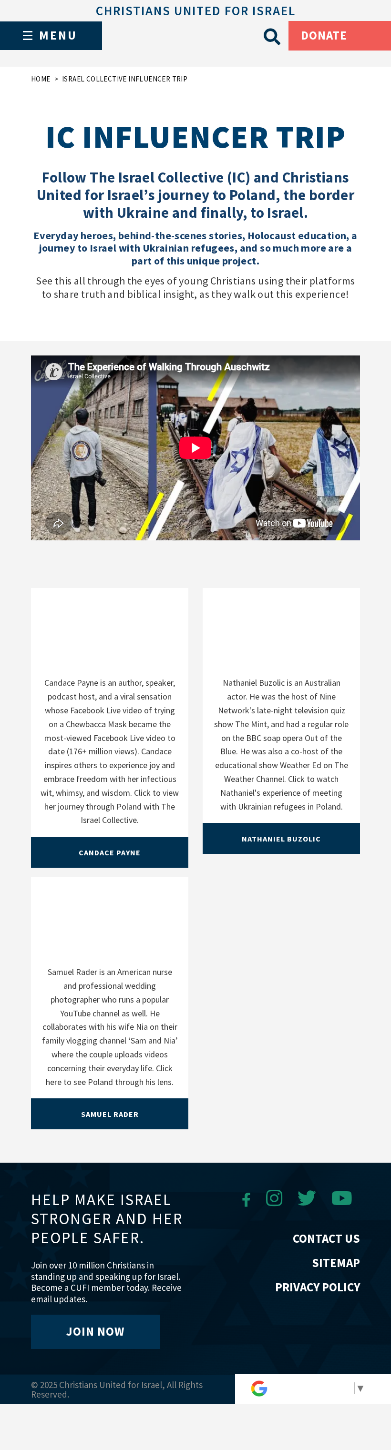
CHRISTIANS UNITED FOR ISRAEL (196, 10)
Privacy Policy (317, 1287)
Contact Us (326, 1238)
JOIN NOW (95, 1331)
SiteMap (336, 1262)
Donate (324, 35)
